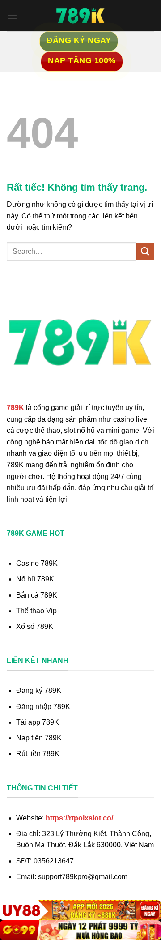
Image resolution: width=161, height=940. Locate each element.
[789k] (80, 15)
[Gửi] (145, 251)
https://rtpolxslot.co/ (79, 818)
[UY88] (80, 910)
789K (15, 407)
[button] (12, 15)
